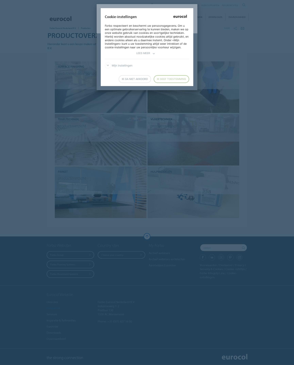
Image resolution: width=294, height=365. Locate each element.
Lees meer (143, 53)
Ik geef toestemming (171, 79)
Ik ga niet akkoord (135, 79)
